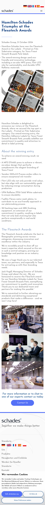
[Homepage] (8, 10)
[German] (25, 6)
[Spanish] (38, 6)
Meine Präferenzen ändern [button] (22, 500)
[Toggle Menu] (41, 10)
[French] (34, 6)
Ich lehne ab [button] (33, 494)
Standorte (6, 466)
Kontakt (5, 470)
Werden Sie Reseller (11, 462)
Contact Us (22, 403)
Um (3, 450)
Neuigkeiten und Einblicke (14, 458)
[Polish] (42, 6)
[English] (30, 6)
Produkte (6, 454)
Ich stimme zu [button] (12, 494)
